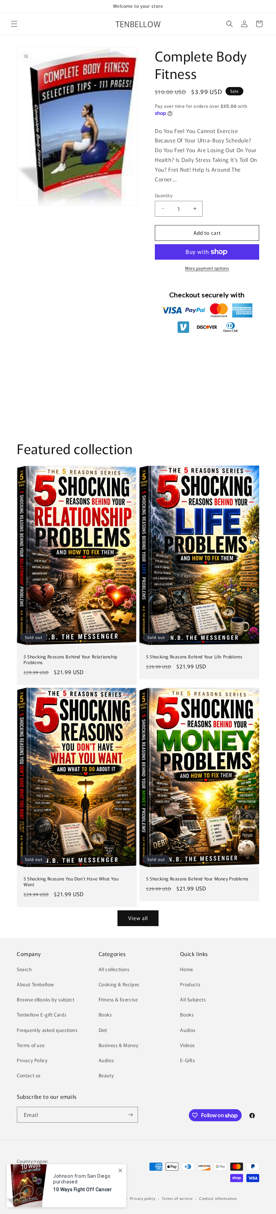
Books (105, 1014)
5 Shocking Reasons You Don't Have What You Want (71, 881)
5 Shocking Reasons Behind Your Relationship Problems (70, 659)
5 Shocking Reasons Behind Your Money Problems (197, 879)
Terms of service (177, 1198)
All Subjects (193, 999)
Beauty (106, 1075)
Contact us (29, 1075)
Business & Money (119, 1045)
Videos (187, 1045)
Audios (106, 1060)
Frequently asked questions (47, 1030)
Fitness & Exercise (118, 999)
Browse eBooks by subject (45, 999)
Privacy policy (143, 1198)
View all (138, 917)
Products (190, 984)
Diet (103, 1030)
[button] (14, 23)
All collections (114, 969)
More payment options (207, 268)
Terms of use (30, 1045)
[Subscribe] (130, 1115)
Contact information (218, 1198)
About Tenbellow (35, 984)
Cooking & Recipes (119, 984)
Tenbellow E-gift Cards (41, 1014)
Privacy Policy (32, 1060)
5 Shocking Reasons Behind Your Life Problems (194, 657)
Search (24, 969)
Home (186, 969)
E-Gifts (187, 1060)
